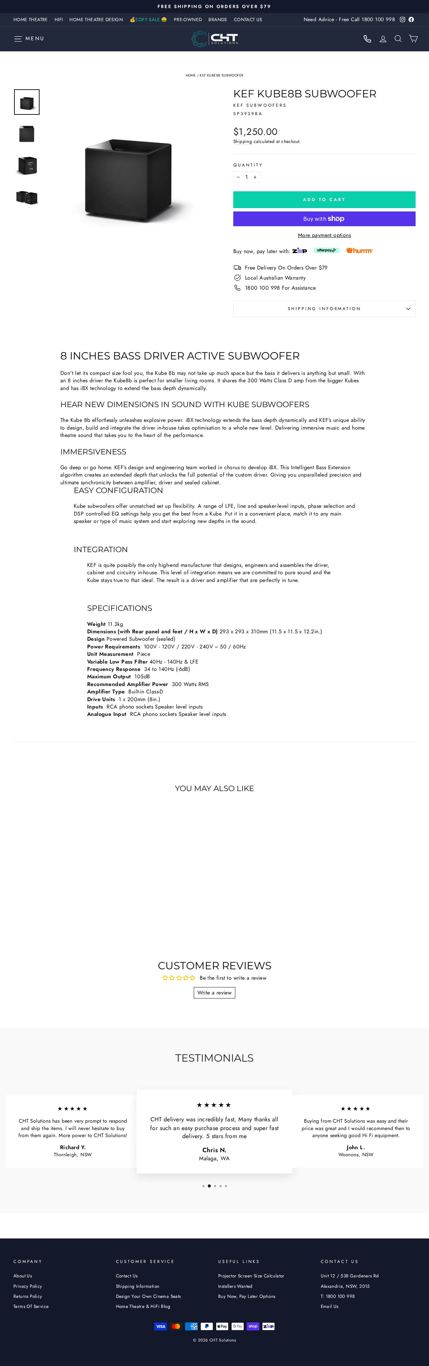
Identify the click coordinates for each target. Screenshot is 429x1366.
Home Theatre (30, 19)
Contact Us (248, 19)
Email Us (330, 1306)
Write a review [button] (214, 992)
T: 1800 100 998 (338, 1296)
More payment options (324, 235)
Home (191, 75)
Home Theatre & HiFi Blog (143, 1306)
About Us (22, 1275)
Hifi (59, 19)
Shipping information (324, 308)
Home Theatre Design (96, 19)
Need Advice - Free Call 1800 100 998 (349, 19)
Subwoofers (266, 105)
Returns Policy (27, 1296)
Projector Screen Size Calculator (251, 1275)
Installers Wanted (235, 1286)
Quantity (248, 165)
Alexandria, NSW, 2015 (345, 1286)
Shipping (242, 141)
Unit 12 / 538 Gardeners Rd (350, 1275)
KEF (238, 105)
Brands (217, 19)
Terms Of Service (31, 1306)
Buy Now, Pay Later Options (246, 1296)
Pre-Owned (188, 19)
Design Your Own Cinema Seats (148, 1296)
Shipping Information (138, 1286)
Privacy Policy (27, 1286)
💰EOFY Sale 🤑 (148, 19)
